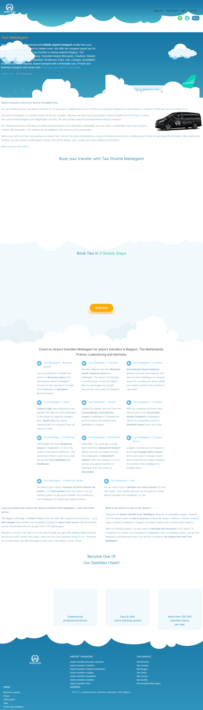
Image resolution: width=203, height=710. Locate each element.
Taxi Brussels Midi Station (149, 683)
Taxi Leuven (142, 676)
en (194, 18)
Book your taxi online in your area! (61, 67)
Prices (6, 696)
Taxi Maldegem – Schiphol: (148, 402)
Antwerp (194, 518)
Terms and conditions (13, 707)
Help (6, 703)
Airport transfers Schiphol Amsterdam (87, 669)
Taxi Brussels (143, 662)
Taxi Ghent (142, 673)
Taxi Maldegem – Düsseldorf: (104, 437)
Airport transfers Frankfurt (82, 680)
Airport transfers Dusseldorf (83, 676)
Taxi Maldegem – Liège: (56, 402)
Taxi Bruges (142, 669)
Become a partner (12, 692)
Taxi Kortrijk (142, 680)
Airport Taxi (7, 73)
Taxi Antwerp (142, 665)
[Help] (180, 18)
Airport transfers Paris (80, 683)
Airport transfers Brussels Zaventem (87, 662)
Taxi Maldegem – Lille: (123, 480)
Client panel (9, 699)
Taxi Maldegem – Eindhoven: (59, 437)
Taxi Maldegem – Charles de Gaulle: (63, 480)
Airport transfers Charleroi (82, 665)
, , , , (106, 692)
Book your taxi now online (14, 146)
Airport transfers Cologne (82, 673)
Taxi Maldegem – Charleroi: (103, 362)
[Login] (187, 18)
